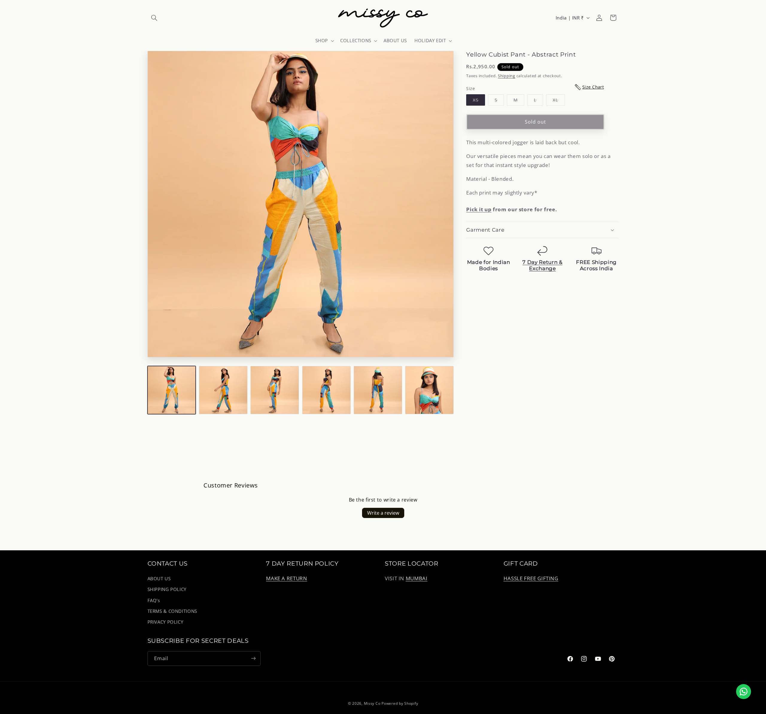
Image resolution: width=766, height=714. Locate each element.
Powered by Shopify (400, 703)
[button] (154, 18)
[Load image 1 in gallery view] (172, 390)
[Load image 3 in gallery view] (274, 390)
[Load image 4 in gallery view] (326, 390)
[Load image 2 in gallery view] (223, 390)
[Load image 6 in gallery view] (429, 390)
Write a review (383, 513)
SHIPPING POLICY (167, 589)
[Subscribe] (253, 658)
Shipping (506, 75)
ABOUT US (159, 578)
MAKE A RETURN (286, 578)
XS (479, 101)
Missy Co (372, 703)
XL (559, 101)
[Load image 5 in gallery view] (378, 390)
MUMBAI (417, 578)
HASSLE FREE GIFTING (531, 578)
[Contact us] (743, 691)
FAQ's (154, 600)
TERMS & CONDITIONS (172, 611)
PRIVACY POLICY (165, 622)
